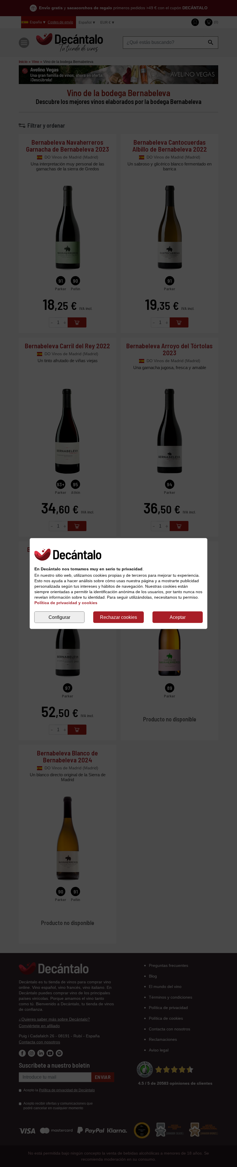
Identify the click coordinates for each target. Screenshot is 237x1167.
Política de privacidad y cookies (65, 602)
